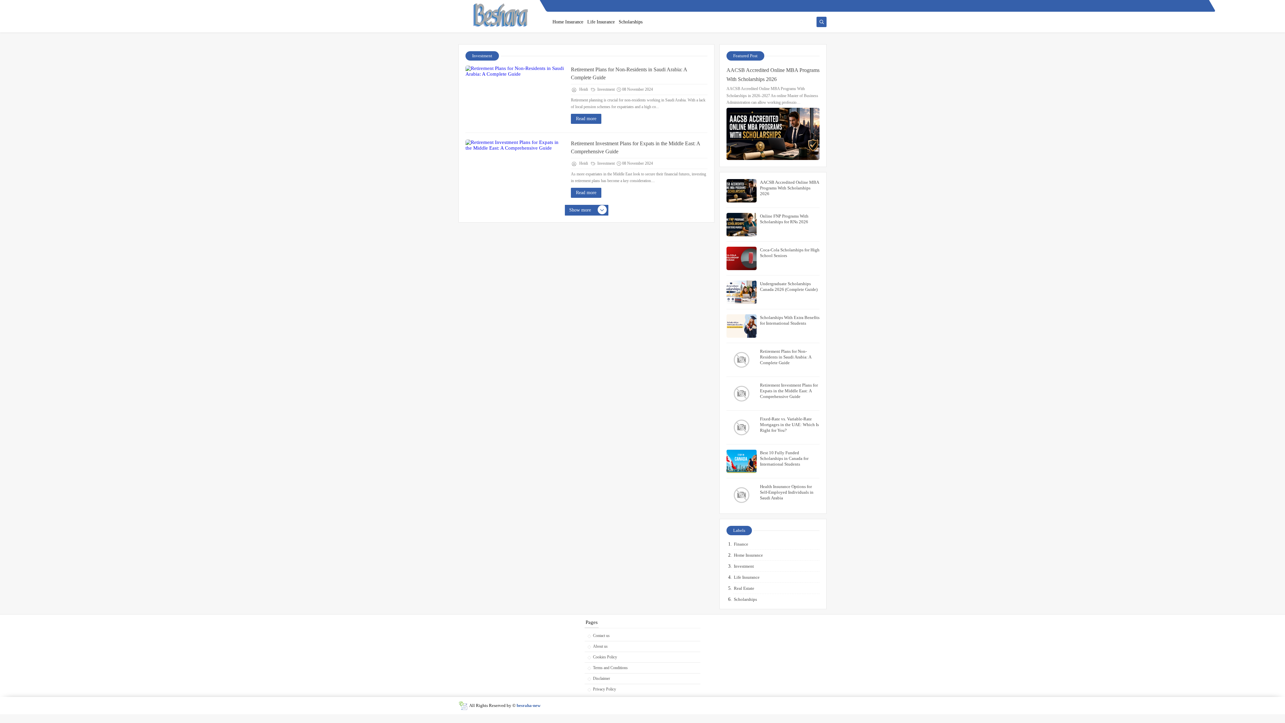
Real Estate (744, 588)
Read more (586, 118)
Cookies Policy (605, 657)
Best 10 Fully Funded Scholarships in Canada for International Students (784, 458)
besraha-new (528, 705)
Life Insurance (601, 21)
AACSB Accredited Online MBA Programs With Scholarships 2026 (773, 74)
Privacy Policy (604, 689)
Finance (741, 544)
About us (600, 646)
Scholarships (630, 21)
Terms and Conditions (610, 667)
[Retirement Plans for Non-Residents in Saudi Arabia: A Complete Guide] (515, 96)
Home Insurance (567, 21)
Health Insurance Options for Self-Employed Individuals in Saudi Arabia (786, 492)
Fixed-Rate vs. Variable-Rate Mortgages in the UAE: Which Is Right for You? (789, 424)
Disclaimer (601, 678)
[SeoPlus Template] (462, 705)
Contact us (601, 635)
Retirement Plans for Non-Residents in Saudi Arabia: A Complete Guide (629, 73)
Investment (605, 89)
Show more (580, 210)
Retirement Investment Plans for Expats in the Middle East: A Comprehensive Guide (635, 147)
